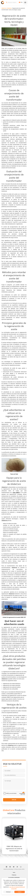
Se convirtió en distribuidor (14, 877)
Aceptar (19, 892)
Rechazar (8, 892)
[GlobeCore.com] (2, 2)
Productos (14, 875)
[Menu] (25, 3)
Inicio (14, 872)
